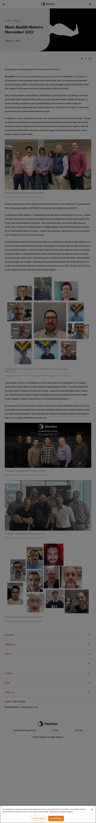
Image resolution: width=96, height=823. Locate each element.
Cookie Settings (38, 818)
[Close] (92, 809)
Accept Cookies (56, 818)
